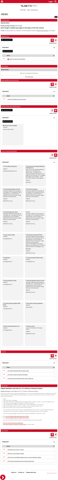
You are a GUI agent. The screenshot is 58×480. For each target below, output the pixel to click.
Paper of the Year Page (42, 30)
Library (28, 9)
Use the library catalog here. (10, 166)
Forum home (30, 77)
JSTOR (28, 212)
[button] (7, 40)
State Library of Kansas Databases (35, 303)
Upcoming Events (5, 20)
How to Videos (4, 430)
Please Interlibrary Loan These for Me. (10, 80)
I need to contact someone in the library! (18, 374)
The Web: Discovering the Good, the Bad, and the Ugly (21, 461)
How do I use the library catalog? (16, 453)
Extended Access (5, 36)
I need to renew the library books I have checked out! (21, 378)
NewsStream (7, 257)
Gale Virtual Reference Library (11, 212)
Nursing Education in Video (10, 280)
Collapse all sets (53, 43)
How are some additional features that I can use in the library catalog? (25, 457)
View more (28, 248)
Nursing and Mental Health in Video (35, 257)
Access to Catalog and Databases (9, 151)
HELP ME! (3, 351)
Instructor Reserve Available (10, 125)
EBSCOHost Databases (32, 189)
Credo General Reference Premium (12, 189)
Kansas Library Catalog (9, 234)
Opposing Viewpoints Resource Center (35, 280)
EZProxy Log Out (31, 326)
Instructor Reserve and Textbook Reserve (10, 106)
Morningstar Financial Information (34, 234)
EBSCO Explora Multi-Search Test (11, 326)
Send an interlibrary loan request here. (17, 99)
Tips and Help (4, 385)
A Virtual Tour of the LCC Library (16, 449)
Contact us (21, 472)
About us (13, 472)
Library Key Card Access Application (17, 59)
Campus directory (31, 472)
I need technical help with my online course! (19, 370)
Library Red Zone (34, 9)
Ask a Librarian (4, 66)
